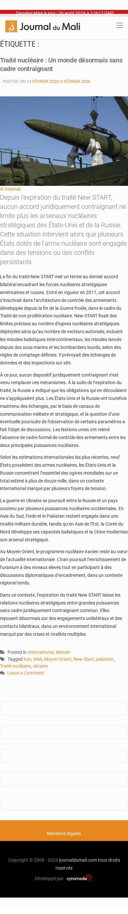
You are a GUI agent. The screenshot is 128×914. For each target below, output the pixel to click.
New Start (84, 659)
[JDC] (42, 26)
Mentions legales (64, 833)
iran (28, 659)
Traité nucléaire (15, 666)
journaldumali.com (78, 860)
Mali (37, 659)
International (41, 652)
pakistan (105, 659)
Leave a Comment (25, 673)
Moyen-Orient (58, 659)
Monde (63, 652)
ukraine (40, 666)
